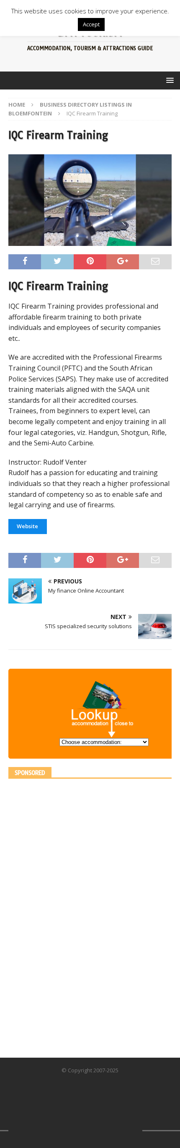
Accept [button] (91, 24)
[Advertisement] (71, 912)
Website (27, 526)
